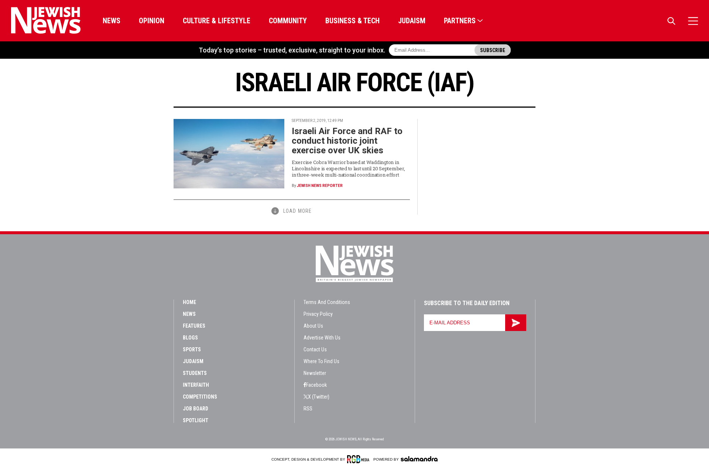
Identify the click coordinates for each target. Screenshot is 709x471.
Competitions (200, 397)
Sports (192, 349)
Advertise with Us (322, 338)
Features (194, 326)
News (111, 20)
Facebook (316, 385)
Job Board (195, 409)
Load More (297, 211)
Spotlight (195, 420)
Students (195, 373)
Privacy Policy (318, 314)
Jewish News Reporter (320, 186)
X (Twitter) (318, 397)
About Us (313, 326)
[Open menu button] (693, 21)
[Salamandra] (419, 458)
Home (189, 302)
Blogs (190, 338)
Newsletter (315, 373)
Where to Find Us (321, 361)
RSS (308, 409)
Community (288, 20)
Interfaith (196, 385)
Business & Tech (352, 20)
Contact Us (315, 349)
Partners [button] (460, 20)
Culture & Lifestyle (216, 20)
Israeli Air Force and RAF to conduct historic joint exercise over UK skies (347, 141)
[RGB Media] (359, 459)
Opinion (151, 20)
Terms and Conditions (327, 302)
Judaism (411, 20)
